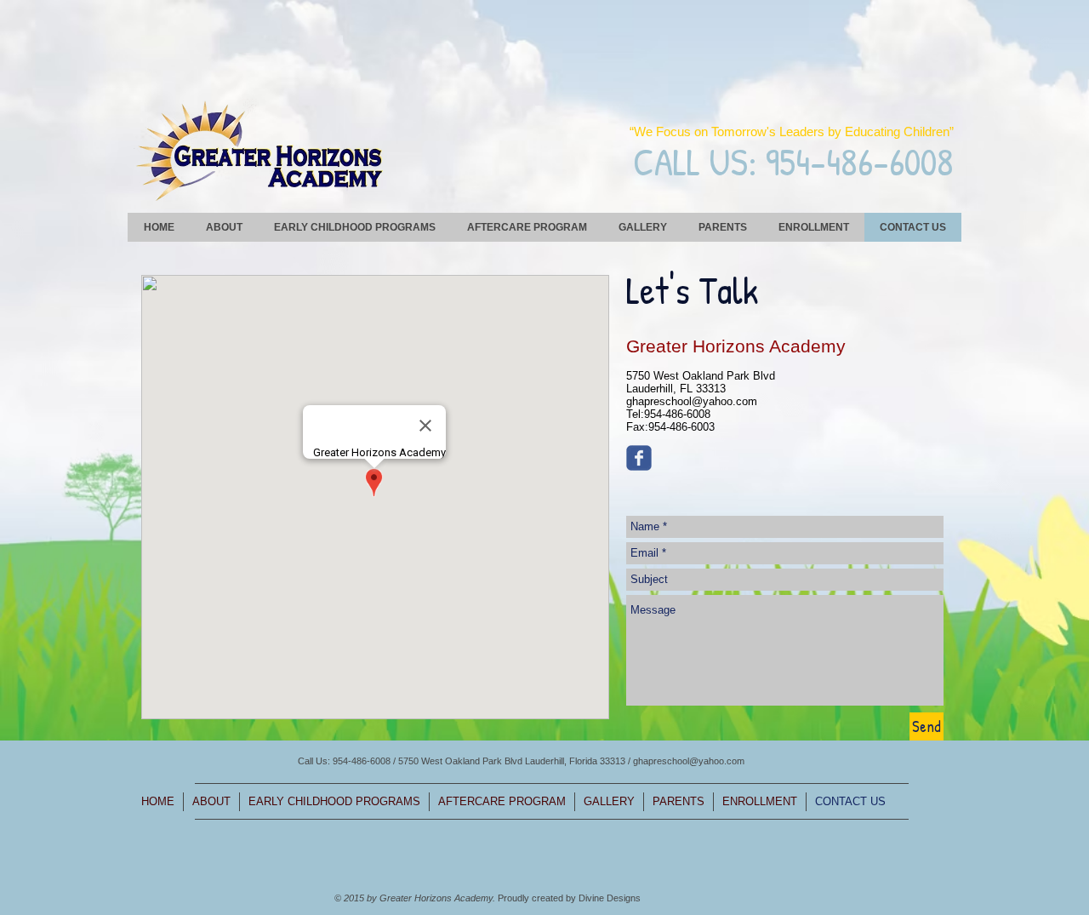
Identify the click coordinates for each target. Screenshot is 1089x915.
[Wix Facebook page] (639, 458)
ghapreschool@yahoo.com (691, 401)
